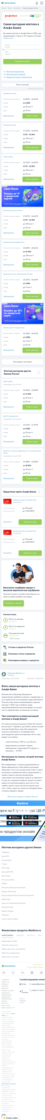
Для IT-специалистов (10, 416)
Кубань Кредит (8, 911)
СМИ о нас (5, 982)
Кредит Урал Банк (9, 891)
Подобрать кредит (22, 61)
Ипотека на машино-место (12, 210)
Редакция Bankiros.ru (16, 673)
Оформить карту (30, 522)
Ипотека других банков (16, 74)
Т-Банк (4, 864)
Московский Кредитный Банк (14, 887)
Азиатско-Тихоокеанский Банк (14, 903)
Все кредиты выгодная (22, 362)
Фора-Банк (6, 876)
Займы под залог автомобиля (13, 949)
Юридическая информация (6, 996)
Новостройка (8, 157)
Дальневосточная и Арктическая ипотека (18, 274)
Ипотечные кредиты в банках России (22, 797)
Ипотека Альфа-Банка (15, 72)
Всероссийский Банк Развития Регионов (18, 895)
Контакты (5, 1003)
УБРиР (4, 884)
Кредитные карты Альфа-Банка (19, 77)
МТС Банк (6, 868)
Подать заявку (32, 116)
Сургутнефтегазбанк (10, 919)
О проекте (5, 979)
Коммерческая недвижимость (14, 242)
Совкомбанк (7, 384)
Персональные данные (7, 1000)
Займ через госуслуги (10, 957)
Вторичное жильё (9, 125)
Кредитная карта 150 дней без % (24, 500)
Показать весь (8, 38)
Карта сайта (6, 1005)
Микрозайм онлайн (9, 941)
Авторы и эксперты (5, 985)
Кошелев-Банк (7, 907)
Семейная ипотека (9, 93)
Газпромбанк (7, 860)
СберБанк (6, 852)
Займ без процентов (10, 945)
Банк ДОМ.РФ (7, 872)
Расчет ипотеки (22, 85)
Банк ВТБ (5, 856)
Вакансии (5, 988)
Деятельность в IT (8, 1007)
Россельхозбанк (8, 880)
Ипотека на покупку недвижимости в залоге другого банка (22, 452)
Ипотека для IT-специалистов (13, 328)
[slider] (3, 49)
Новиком (5, 915)
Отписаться (6, 993)
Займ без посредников (11, 953)
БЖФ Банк (6, 899)
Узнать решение (32, 147)
